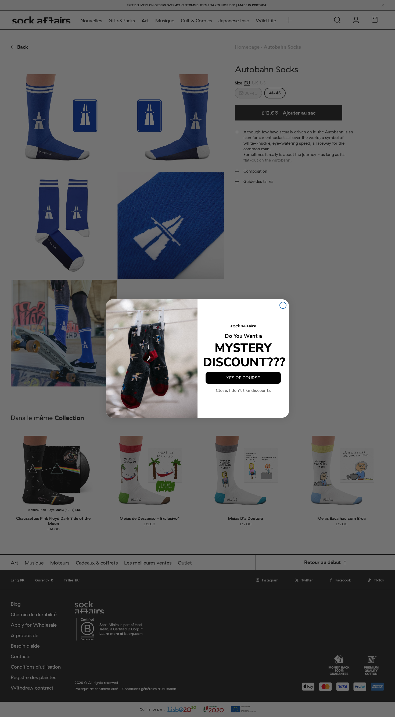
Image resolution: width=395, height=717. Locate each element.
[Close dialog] (283, 305)
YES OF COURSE (243, 378)
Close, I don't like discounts (243, 390)
